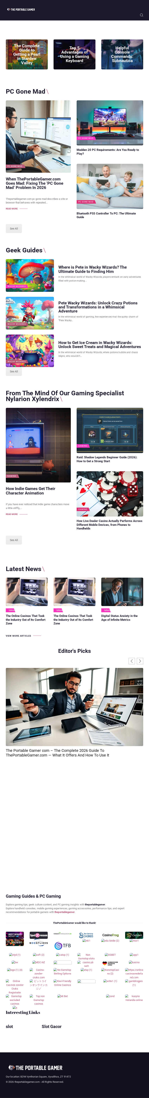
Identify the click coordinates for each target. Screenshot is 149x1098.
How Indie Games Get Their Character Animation (30, 491)
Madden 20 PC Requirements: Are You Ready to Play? (108, 151)
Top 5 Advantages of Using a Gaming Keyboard (74, 54)
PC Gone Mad (15, 166)
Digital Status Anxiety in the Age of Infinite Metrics (119, 618)
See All (14, 228)
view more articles (18, 636)
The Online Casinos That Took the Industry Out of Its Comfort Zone (25, 619)
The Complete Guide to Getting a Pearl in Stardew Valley (26, 54)
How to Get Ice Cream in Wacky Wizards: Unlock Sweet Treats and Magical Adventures (99, 345)
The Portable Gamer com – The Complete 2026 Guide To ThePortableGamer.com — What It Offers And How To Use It (57, 752)
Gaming (11, 476)
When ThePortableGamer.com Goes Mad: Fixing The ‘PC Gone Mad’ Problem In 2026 (34, 183)
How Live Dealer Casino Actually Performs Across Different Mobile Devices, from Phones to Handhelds (109, 524)
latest (12, 610)
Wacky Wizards (17, 286)
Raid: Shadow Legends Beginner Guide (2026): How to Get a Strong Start (107, 459)
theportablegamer (65, 912)
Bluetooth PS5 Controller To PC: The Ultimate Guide (106, 215)
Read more (12, 208)
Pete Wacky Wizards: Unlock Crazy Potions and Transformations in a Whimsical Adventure (98, 307)
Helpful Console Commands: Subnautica (122, 54)
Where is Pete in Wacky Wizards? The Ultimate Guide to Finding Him (92, 269)
